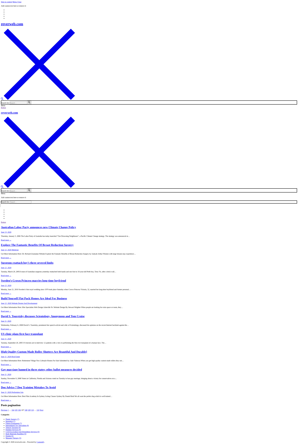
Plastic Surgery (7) (12, 419)
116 (38, 410)
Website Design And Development (24, 303)
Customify (40, 442)
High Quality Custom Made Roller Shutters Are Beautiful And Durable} (44, 351)
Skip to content (6, 2)
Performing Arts (17, 392)
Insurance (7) (10, 421)
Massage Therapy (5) (13, 438)
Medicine (15, 250)
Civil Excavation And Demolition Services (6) (22, 432)
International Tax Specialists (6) (17, 425)
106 (19, 410)
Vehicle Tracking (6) (13, 428)
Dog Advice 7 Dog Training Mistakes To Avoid (28, 387)
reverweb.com (12, 24)
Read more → (6, 240)
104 (13, 410)
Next (41, 410)
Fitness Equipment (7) (14, 423)
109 (29, 410)
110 (32, 410)
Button (3, 108)
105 (16, 410)
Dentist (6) (9, 436)
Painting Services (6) (13, 430)
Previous (4, 410)
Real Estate (15, 357)
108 (26, 410)
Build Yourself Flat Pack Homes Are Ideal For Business (34, 298)
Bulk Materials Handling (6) (16, 434)
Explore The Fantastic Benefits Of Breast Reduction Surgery (37, 244)
